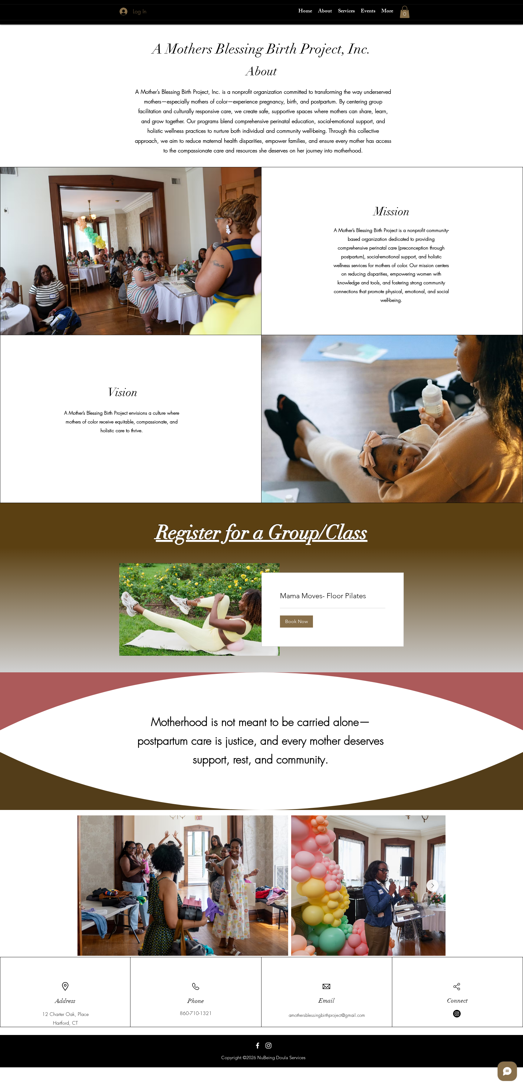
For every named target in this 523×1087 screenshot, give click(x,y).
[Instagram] (457, 1013)
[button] (405, 12)
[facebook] (258, 1045)
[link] (332, 596)
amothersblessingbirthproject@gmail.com (327, 1015)
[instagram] (268, 1045)
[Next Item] (432, 886)
